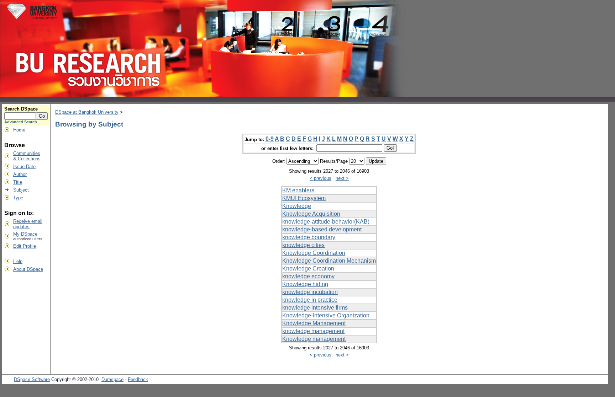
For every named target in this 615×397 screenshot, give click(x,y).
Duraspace (112, 379)
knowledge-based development (322, 229)
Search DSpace (21, 109)
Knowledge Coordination (313, 253)
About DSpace (28, 269)
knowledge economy (308, 276)
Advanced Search (20, 122)
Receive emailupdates (27, 224)
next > (342, 178)
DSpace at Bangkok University (87, 112)
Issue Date (24, 166)
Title (17, 182)
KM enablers (298, 190)
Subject (21, 190)
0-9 (270, 139)
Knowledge (296, 206)
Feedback (138, 379)
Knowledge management (314, 339)
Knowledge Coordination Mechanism (329, 261)
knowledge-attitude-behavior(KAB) (325, 222)
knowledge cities (303, 245)
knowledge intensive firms (315, 308)
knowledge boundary (308, 237)
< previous (320, 178)
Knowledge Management (314, 323)
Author (20, 174)
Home (19, 130)
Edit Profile (24, 246)
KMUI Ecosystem (304, 198)
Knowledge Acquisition (311, 214)
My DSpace (25, 234)
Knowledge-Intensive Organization (325, 315)
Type (18, 197)
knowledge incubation (310, 292)
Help (17, 261)
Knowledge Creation (308, 268)
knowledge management (313, 331)
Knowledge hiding (305, 284)
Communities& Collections (27, 156)
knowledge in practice (309, 300)
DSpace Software (32, 379)
